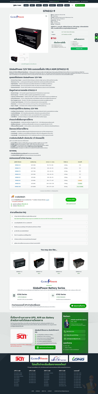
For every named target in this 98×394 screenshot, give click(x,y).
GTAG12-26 (17, 183)
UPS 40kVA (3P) (32, 379)
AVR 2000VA (46, 374)
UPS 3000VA (16, 381)
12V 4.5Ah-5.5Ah (77, 373)
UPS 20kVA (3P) (32, 376)
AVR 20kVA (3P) (62, 376)
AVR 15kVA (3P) (62, 374)
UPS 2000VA (16, 379)
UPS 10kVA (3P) (32, 373)
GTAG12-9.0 (17, 174)
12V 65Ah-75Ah (77, 385)
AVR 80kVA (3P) (62, 384)
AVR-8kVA (46, 382)
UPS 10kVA (16, 384)
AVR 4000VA (46, 377)
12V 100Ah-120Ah (78, 387)
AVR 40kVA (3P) (62, 379)
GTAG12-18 (17, 180)
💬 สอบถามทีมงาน (78, 306)
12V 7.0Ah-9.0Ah (65, 32)
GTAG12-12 (17, 177)
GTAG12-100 (18, 186)
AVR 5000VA (46, 379)
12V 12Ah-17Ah (77, 376)
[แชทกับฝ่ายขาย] (96, 37)
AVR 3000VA (46, 376)
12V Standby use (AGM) (67, 34)
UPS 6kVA (16, 382)
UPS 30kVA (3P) (32, 377)
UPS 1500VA (16, 377)
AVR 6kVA (46, 381)
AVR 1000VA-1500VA (48, 373)
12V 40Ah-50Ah (77, 382)
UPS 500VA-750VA (18, 373)
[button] (46, 16)
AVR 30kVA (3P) (62, 377)
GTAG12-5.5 (17, 165)
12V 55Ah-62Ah (77, 384)
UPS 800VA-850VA (18, 374)
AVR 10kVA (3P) (62, 373)
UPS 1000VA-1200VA (18, 376)
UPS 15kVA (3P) (32, 374)
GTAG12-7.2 (17, 168)
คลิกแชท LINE (57, 1)
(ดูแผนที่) (47, 199)
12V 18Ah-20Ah (77, 377)
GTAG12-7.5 (17, 171)
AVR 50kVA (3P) (62, 381)
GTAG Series (71, 32)
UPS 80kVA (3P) (32, 382)
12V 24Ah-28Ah (77, 379)
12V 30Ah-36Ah (77, 381)
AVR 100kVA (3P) (62, 385)
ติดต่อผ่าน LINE (79, 48)
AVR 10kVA (46, 384)
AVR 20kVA (46, 385)
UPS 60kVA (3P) (32, 381)
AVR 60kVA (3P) (62, 382)
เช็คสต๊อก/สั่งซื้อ (71, 199)
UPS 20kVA (16, 385)
